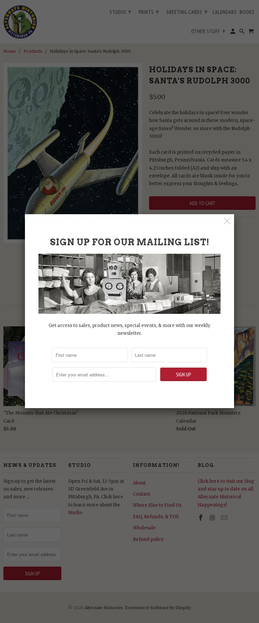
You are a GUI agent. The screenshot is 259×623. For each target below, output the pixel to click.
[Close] (227, 221)
